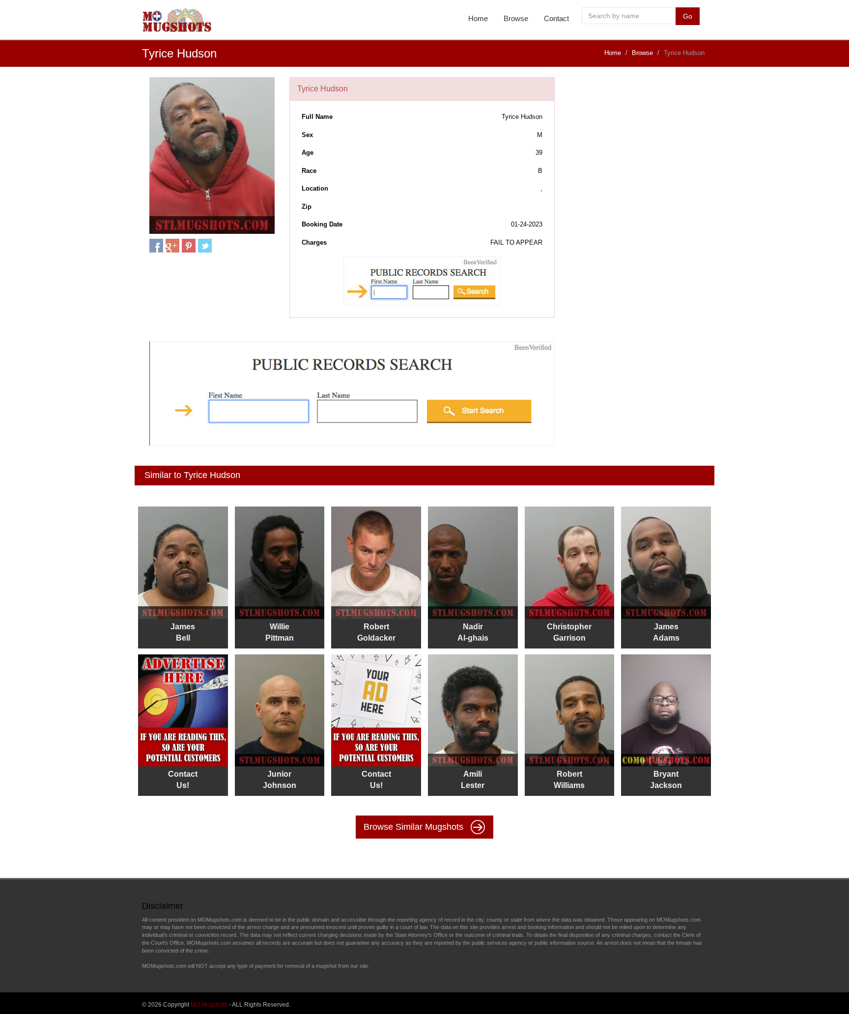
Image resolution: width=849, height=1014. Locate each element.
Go (687, 16)
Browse (516, 18)
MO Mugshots (209, 1004)
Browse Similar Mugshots (415, 827)
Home (478, 18)
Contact (556, 18)
